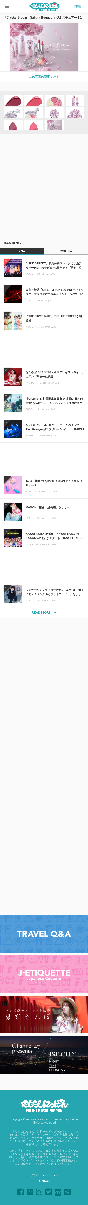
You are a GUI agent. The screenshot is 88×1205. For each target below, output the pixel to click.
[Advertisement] (44, 188)
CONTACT (44, 1180)
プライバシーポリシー (44, 1175)
